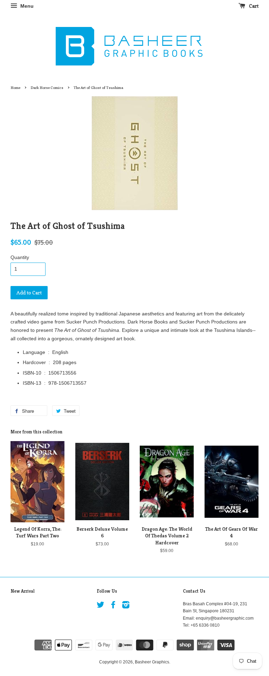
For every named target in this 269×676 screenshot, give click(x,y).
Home (15, 87)
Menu (26, 6)
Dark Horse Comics (46, 87)
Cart (253, 6)
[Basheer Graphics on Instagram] (126, 606)
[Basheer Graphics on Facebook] (113, 606)
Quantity (20, 257)
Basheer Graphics (152, 662)
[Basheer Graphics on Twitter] (100, 606)
